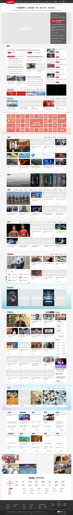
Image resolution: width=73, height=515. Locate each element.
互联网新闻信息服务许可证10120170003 (12, 511)
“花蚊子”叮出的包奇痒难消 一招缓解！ (11, 167)
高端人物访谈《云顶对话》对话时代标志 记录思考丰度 (11, 108)
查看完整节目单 (60, 336)
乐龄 (42, 4)
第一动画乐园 (54, 490)
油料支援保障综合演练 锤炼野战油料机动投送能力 (36, 214)
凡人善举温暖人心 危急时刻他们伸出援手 (41, 70)
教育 (33, 1)
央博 (29, 4)
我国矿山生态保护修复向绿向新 (60, 49)
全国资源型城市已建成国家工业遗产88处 (15, 67)
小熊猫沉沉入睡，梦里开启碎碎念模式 (36, 278)
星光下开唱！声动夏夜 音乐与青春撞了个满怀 (12, 336)
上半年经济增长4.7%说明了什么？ (14, 58)
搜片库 (59, 125)
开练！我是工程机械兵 (13, 202)
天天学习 (29, 52)
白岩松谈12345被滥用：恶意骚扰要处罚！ (48, 147)
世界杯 (30, 222)
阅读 (45, 4)
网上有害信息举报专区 (42, 504)
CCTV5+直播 (54, 222)
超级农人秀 (21, 382)
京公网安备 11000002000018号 (36, 513)
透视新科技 (33, 382)
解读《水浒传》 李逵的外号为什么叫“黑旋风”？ (48, 350)
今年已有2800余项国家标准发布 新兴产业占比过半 (15, 62)
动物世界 (61, 490)
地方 (16, 4)
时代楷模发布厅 (32, 490)
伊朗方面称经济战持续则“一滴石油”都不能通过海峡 (35, 81)
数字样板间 (52, 98)
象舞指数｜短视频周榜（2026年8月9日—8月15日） (24, 426)
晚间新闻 (38, 488)
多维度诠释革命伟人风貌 (59, 374)
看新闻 (58, 342)
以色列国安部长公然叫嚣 (60, 166)
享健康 (63, 345)
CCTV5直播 (48, 222)
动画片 (53, 388)
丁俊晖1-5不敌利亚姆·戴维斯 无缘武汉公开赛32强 (60, 232)
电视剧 (48, 388)
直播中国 (38, 1)
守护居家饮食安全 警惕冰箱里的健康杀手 (48, 364)
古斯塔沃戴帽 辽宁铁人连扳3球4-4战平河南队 (48, 246)
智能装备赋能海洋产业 (59, 443)
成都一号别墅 (26, 280)
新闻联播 (57, 52)
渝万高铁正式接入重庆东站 (60, 69)
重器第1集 (9, 491)
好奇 (34, 267)
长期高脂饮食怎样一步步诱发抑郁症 (36, 444)
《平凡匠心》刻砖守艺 (54, 32)
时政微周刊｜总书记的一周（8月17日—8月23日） (36, 8)
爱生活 (58, 348)
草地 (44, 267)
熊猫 (35, 1)
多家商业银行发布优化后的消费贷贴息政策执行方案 (15, 69)
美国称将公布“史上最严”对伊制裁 (34, 77)
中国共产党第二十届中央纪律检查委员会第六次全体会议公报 (23, 50)
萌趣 (56, 267)
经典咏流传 (46, 488)
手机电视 (31, 506)
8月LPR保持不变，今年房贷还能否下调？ (48, 422)
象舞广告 (14, 506)
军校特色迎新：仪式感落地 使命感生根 (31, 70)
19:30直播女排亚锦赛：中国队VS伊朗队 (57, 38)
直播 (10, 271)
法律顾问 (45, 506)
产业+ (55, 4)
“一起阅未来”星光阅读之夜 (48, 443)
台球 (56, 235)
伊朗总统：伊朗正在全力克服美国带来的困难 (24, 214)
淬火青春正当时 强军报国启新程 (48, 200)
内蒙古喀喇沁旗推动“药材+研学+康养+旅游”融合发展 (24, 444)
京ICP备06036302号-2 (15, 513)
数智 (50, 4)
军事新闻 (28, 73)
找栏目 (55, 125)
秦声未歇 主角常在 (58, 54)
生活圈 (46, 493)
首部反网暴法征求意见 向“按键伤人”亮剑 (24, 350)
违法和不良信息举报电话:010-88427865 (39, 511)
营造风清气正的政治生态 (19, 56)
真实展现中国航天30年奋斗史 (60, 367)
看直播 (62, 130)
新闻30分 (57, 62)
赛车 (44, 235)
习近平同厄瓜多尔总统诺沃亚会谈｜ (42, 10)
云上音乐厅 (64, 98)
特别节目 (63, 388)
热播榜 (63, 118)
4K (41, 1)
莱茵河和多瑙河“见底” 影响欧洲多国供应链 (21, 83)
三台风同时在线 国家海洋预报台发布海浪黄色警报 (15, 71)
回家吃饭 (45, 382)
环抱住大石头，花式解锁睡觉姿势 (60, 264)
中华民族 (61, 491)
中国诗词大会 (39, 493)
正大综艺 (31, 491)
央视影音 (24, 506)
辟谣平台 (40, 506)
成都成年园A (26, 277)
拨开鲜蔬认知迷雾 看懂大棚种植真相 (36, 378)
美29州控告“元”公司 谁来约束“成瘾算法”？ (48, 336)
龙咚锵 (61, 154)
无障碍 (59, 2)
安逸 (59, 267)
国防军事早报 (9, 217)
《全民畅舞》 (58, 321)
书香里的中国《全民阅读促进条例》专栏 (48, 448)
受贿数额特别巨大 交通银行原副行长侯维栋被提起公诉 (48, 167)
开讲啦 (38, 490)
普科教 (63, 348)
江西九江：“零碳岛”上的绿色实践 (36, 422)
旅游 (34, 4)
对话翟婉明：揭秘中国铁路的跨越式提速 (48, 322)
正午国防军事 (34, 217)
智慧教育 (64, 505)
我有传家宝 (46, 490)
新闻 (20, 1)
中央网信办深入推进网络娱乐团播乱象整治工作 (14, 60)
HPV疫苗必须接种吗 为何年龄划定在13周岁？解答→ (15, 73)
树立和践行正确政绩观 (11, 56)
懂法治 (58, 353)
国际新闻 (8, 85)
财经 (27, 1)
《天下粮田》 (9, 405)
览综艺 (58, 345)
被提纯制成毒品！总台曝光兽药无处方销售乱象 (24, 336)
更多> (65, 137)
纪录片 (58, 388)
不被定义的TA (50, 154)
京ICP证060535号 (9, 513)
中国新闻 (57, 77)
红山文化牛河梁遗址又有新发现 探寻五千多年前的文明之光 (12, 422)
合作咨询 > (59, 507)
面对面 (33, 325)
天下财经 (57, 72)
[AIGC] (55, 1)
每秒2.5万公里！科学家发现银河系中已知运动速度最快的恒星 (24, 167)
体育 (30, 1)
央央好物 (58, 4)
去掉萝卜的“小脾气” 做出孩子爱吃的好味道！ (48, 378)
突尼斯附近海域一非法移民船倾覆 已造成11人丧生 (35, 85)
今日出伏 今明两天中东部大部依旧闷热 (36, 147)
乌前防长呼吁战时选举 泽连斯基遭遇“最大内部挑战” (36, 364)
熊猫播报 (56, 254)
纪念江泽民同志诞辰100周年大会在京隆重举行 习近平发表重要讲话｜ (24, 10)
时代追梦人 (45, 325)
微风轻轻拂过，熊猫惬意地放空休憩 (60, 278)
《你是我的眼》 (22, 405)
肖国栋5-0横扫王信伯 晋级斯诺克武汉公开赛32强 (61, 246)
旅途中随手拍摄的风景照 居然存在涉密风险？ (36, 350)
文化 (32, 4)
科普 (37, 4)
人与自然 (24, 491)
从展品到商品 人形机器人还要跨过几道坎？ (12, 364)
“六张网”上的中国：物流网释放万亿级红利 (57, 23)
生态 (23, 4)
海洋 (57, 433)
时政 (16, 1)
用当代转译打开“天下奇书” (60, 382)
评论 (22, 1)
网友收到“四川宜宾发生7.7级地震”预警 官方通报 (34, 58)
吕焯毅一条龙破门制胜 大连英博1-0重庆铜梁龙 (36, 246)
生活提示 (53, 491)
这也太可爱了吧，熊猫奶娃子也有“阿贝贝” (48, 278)
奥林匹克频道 (25, 222)
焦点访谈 (57, 57)
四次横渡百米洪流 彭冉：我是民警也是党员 (36, 322)
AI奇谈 (24, 154)
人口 (38, 491)
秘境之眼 (24, 493)
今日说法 (24, 490)
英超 (8, 249)
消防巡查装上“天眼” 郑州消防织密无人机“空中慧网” (36, 426)
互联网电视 (31, 504)
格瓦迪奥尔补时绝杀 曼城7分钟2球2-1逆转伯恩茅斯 (12, 246)
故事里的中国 (62, 488)
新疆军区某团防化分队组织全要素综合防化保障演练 (60, 214)
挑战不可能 (54, 488)
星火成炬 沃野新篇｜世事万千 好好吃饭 (57, 35)
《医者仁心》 (45, 405)
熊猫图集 (61, 254)
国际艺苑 (46, 491)
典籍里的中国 (32, 493)
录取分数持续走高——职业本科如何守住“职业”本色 (60, 422)
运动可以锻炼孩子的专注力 (36, 447)
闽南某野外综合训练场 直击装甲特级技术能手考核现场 (48, 214)
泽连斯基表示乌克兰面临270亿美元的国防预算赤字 (35, 79)
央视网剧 (54, 137)
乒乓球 (43, 222)
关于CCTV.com (9, 506)
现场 (8, 170)
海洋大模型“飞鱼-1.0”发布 (60, 447)
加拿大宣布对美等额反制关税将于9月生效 (33, 83)
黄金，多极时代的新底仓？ (48, 426)
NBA (37, 222)
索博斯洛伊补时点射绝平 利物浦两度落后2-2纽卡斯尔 (24, 246)
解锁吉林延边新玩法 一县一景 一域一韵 (24, 448)
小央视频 (48, 137)
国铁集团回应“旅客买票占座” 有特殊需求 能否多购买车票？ (36, 167)
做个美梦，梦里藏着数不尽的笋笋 (48, 264)
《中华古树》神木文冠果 (60, 369)
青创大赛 (61, 137)
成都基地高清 (15, 274)
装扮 (32, 267)
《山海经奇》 (58, 380)
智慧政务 (59, 505)
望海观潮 (37, 154)
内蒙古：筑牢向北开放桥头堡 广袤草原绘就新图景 (36, 200)
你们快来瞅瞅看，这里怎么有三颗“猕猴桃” (36, 264)
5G (52, 4)
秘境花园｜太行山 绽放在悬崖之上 (56, 41)
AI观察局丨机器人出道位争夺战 (60, 147)
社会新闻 (38, 73)
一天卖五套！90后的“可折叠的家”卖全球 (12, 378)
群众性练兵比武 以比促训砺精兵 (60, 200)
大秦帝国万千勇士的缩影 (59, 378)
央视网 (24, 504)
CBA (40, 222)
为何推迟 (41, 83)
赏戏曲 (63, 353)
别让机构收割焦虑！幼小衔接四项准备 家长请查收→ (60, 426)
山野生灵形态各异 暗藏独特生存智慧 (24, 378)
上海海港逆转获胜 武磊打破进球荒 (36, 232)
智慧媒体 (53, 505)
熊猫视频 (51, 254)
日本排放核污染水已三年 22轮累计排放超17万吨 (11, 83)
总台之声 (8, 504)
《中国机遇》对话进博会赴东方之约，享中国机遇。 (24, 108)
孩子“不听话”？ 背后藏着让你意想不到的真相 (36, 336)
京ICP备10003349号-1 (27, 513)
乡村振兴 (19, 4)
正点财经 (57, 82)
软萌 (46, 267)
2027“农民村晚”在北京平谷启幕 (11, 444)
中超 (34, 222)
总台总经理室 (15, 504)
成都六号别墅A (26, 274)
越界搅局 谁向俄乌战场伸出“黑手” (12, 350)
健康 (39, 4)
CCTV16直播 (60, 222)
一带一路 (26, 4)
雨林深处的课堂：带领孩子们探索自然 (11, 448)
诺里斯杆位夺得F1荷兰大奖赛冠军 (48, 232)
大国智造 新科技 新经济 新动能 (35, 108)
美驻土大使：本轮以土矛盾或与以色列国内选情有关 (11, 214)
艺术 (47, 4)
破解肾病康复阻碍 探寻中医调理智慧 (24, 364)
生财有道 (8, 382)
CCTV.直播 (46, 1)
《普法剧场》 (58, 330)
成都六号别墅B (15, 277)
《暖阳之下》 (57, 405)
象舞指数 (23, 412)
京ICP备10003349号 (21, 513)
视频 (25, 1)
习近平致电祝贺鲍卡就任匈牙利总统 (55, 10)
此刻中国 (12, 154)
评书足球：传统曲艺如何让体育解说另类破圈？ (24, 422)
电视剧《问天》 (58, 365)
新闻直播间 (57, 67)
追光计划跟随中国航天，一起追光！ (60, 108)
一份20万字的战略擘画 (36, 52)
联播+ (9, 52)
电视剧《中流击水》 (59, 373)
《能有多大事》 (34, 405)
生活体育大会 (58, 98)
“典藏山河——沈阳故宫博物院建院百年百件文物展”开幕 (12, 426)
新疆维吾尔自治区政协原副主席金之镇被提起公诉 (35, 60)
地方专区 (12, 128)
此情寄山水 (13, 52)
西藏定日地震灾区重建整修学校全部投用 (35, 56)
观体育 (63, 342)
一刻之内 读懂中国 (14, 155)
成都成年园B (14, 280)
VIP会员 (20, 222)
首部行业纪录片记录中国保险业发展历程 (47, 108)
